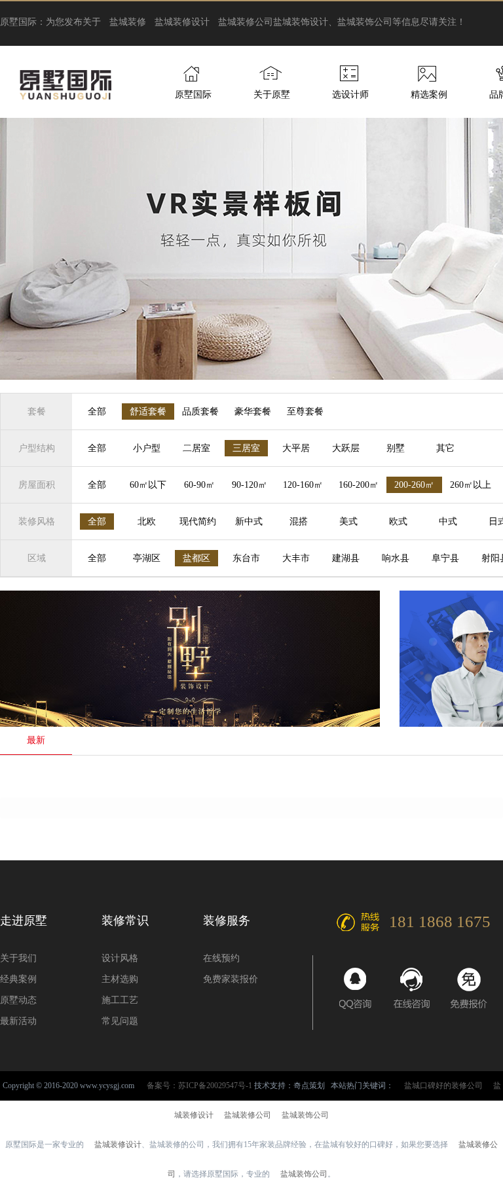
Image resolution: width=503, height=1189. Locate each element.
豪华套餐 (252, 411)
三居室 (246, 448)
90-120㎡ (249, 485)
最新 (36, 740)
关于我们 (18, 958)
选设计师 (350, 95)
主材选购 (120, 979)
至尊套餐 (305, 411)
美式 (348, 521)
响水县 (395, 558)
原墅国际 (193, 95)
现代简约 (197, 521)
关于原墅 (271, 95)
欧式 (398, 521)
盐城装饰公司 (305, 1115)
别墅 (395, 448)
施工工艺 (120, 1000)
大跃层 (346, 448)
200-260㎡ (414, 485)
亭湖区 (146, 558)
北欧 (147, 521)
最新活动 (18, 1021)
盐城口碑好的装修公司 (443, 1085)
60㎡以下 (148, 485)
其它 (445, 448)
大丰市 (296, 558)
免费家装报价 (230, 979)
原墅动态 (18, 1000)
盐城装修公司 (245, 22)
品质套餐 (200, 411)
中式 (448, 521)
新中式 (249, 521)
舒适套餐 (148, 411)
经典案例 (18, 979)
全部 (97, 411)
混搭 (298, 521)
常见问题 (120, 1021)
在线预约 (221, 958)
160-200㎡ (359, 485)
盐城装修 (127, 22)
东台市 (246, 558)
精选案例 (429, 95)
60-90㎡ (199, 485)
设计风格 (120, 958)
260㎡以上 (470, 485)
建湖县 (346, 558)
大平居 (296, 448)
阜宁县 (445, 558)
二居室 (196, 448)
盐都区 (196, 558)
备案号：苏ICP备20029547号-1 (199, 1085)
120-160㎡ (303, 485)
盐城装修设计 (182, 22)
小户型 (146, 448)
